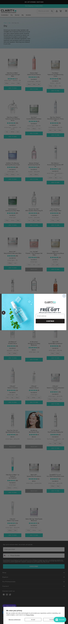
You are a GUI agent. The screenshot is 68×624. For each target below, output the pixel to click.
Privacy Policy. (30, 615)
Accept (33, 619)
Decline (51, 619)
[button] (3, 313)
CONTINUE (50, 321)
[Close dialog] (64, 295)
